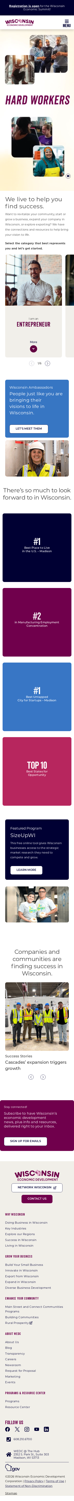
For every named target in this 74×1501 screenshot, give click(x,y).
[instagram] (26, 1429)
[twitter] (17, 1429)
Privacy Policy (34, 1481)
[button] (33, 348)
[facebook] (7, 1429)
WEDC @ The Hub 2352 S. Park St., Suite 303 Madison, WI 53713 (31, 1454)
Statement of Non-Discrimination (28, 1486)
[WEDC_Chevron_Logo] (19, 20)
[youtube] (36, 1429)
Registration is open (24, 6)
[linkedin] (46, 1429)
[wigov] (12, 1465)
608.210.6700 (23, 1439)
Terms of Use (55, 1481)
